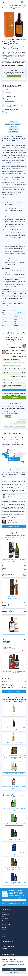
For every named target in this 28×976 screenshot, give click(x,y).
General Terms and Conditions (8, 946)
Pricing (3, 931)
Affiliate (3, 934)
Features (3, 912)
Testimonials (4, 927)
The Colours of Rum (18, 312)
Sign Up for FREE (14, 397)
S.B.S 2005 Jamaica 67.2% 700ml (14, 742)
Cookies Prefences (14, 972)
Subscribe (21, 900)
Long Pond (16, 314)
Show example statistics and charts (12, 113)
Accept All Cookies (14, 969)
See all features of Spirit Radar (14, 389)
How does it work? (9, 106)
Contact (3, 944)
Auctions (3, 916)
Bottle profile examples (6, 914)
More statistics (8, 94)
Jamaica (16, 316)
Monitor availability (14, 76)
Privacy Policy (4, 948)
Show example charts (9, 101)
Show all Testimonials (14, 526)
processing (18, 903)
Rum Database (6, 7)
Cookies (3, 950)
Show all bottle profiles (14, 691)
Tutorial (3, 929)
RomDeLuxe (15, 522)
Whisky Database (5, 920)
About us (3, 936)
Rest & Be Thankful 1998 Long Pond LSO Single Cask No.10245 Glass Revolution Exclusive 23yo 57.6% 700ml (14, 757)
